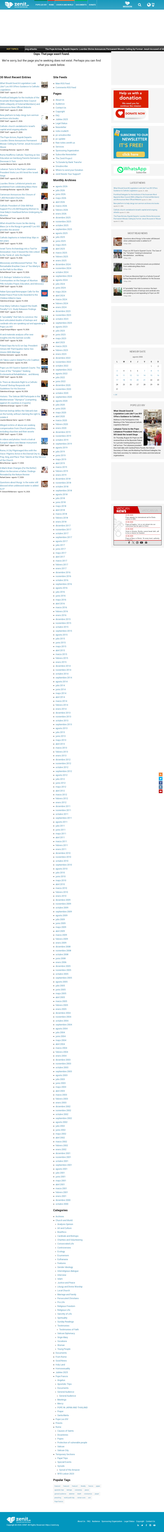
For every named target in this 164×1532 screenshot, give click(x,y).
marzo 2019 (61, 467)
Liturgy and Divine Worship (69, 1286)
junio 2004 (61, 1036)
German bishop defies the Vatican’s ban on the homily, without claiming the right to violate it (20, 414)
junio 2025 (61, 241)
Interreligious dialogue (68, 1271)
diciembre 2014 (63, 666)
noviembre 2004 (63, 1017)
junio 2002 (61, 1130)
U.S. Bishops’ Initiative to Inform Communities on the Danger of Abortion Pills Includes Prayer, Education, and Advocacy (22, 280)
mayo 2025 (61, 245)
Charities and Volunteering (69, 1240)
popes (98, 1486)
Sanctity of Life (64, 1314)
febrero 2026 (62, 210)
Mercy (60, 1403)
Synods (61, 1466)
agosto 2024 (61, 280)
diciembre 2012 (63, 759)
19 (131, 380)
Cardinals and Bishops (68, 1236)
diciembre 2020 (63, 385)
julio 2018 (60, 498)
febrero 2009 (62, 939)
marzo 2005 (61, 1001)
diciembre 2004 (63, 1013)
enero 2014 (61, 709)
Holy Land (60, 1364)
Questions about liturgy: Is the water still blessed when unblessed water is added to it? (19, 485)
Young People (63, 1349)
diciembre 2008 (63, 946)
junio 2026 (61, 194)
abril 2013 (60, 744)
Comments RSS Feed (66, 87)
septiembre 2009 (64, 911)
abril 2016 (60, 603)
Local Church (63, 1290)
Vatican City (63, 1450)
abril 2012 (60, 790)
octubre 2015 (62, 627)
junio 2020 (61, 408)
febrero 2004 (62, 1052)
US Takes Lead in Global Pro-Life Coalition (19, 360)
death (79, 1494)
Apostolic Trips (64, 1384)
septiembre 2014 (64, 677)
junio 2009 (61, 923)
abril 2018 (60, 510)
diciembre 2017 (63, 525)
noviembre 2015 (63, 623)
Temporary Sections (65, 1454)
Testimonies (63, 1325)
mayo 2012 (61, 786)
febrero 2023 (62, 350)
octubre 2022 (62, 365)
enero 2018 (61, 521)
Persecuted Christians (68, 1298)
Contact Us (61, 107)
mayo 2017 (61, 553)
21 (144, 380)
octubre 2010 (62, 861)
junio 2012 (61, 783)
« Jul (115, 395)
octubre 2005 (62, 974)
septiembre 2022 (64, 369)
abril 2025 (60, 248)
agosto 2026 (61, 186)
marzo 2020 (61, 420)
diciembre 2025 (63, 217)
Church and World (64, 5)
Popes (60, 1438)
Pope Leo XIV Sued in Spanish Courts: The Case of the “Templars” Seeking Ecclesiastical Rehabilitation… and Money (20, 371)
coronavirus (88, 1494)
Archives (60, 1216)
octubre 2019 (62, 440)
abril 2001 (60, 1184)
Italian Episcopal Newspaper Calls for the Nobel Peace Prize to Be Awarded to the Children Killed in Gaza (19, 294)
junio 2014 (61, 689)
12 (131, 375)
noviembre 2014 (63, 670)
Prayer (60, 1411)
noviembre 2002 (63, 1110)
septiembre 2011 (64, 818)
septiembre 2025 (64, 229)
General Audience (65, 1392)
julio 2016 (60, 592)
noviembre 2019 (63, 436)
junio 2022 (61, 381)
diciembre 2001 (63, 1153)
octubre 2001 (62, 1161)
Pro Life (61, 1302)
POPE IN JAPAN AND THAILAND (72, 1407)
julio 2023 (60, 330)
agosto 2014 (61, 681)
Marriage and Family (66, 1294)
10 (117, 375)
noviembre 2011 (63, 810)
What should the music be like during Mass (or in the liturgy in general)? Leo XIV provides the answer (20, 226)
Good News (61, 1360)
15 (151, 375)
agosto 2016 (61, 588)
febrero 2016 (62, 611)
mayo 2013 (61, 740)
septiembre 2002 (64, 1118)
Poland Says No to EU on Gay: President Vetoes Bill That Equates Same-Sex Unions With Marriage (18, 348)
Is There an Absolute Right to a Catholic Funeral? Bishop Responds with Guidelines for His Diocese (18, 385)
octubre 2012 (62, 767)
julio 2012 (60, 779)
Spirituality (62, 1318)
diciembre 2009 (63, 900)
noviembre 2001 (63, 1157)
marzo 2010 (61, 888)
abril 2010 (60, 884)
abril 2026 (60, 202)
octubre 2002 (62, 1114)
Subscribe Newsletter (66, 154)
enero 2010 (61, 896)
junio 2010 (61, 876)
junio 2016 (61, 595)
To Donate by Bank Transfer (69, 162)
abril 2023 (60, 342)
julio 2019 (60, 451)
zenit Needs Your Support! (68, 174)
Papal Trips (62, 1458)
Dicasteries (62, 1435)
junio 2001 (61, 1176)
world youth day (69, 1498)
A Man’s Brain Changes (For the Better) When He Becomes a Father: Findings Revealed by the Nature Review (18, 471)
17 (117, 380)
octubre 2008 (62, 954)
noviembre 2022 (63, 362)
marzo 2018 (61, 514)
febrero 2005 (62, 1005)
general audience (60, 1494)
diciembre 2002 (63, 1106)
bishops (69, 1490)
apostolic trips (59, 1490)
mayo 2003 (61, 1087)
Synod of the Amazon (69, 1470)
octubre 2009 (62, 907)
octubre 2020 (62, 393)
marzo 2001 (61, 1188)
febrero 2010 (62, 892)
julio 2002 (60, 1126)
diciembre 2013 (63, 712)
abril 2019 (60, 463)
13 (138, 375)
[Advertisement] (82, 28)
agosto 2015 (61, 634)
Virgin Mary (62, 1337)
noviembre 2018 (63, 482)
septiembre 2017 (64, 537)
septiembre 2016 (64, 584)
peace (87, 1490)
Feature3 (66, 1486)
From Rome (61, 1357)
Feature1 (75, 1486)
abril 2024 (60, 295)
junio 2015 (61, 642)
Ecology (61, 1251)
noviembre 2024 (63, 268)
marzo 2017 (61, 560)
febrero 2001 (62, 1192)
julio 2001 (60, 1173)
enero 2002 (61, 1149)
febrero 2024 (62, 303)
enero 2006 (61, 962)
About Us (60, 100)
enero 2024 (61, 307)
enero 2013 (61, 755)
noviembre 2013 (63, 716)
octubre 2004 (62, 1020)
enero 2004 (61, 1056)
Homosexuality (63, 1368)
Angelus (61, 1380)
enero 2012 (61, 802)
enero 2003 (61, 1102)
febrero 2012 (62, 798)
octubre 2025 (62, 225)
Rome (51, 5)
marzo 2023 (61, 346)
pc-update (60, 139)
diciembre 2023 (63, 311)
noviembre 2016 (63, 576)
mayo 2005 (61, 993)
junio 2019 (61, 455)
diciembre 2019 (63, 432)
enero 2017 (61, 568)
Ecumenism (63, 1255)
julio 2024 (60, 284)
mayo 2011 (61, 833)
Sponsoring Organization (67, 150)
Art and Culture (64, 1228)
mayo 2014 (61, 693)
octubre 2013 (62, 720)
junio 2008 (61, 958)
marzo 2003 (61, 1095)
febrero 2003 (62, 1098)
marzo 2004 (61, 1048)
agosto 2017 (61, 541)
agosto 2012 (61, 775)
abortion (71, 1494)
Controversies (64, 1247)
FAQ (57, 115)
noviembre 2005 (63, 970)
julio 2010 (60, 872)
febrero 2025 (62, 256)
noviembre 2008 (63, 950)
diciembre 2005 (63, 966)
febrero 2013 (62, 751)
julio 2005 (60, 985)
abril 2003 (60, 1091)
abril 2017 (60, 556)
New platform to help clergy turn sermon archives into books (136, 203)
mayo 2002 (61, 1134)
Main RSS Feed (63, 83)
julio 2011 (60, 825)
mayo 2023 (61, 338)
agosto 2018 (61, 494)
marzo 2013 (61, 748)
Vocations (62, 1341)
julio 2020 (60, 404)
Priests (59, 1423)
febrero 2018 (62, 517)
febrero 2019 (62, 471)
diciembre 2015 (63, 619)
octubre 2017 (62, 533)
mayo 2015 (61, 646)
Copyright (60, 111)
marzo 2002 (61, 1141)
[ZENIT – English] (19, 5)
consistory (78, 1490)
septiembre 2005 (64, 978)
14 (144, 375)
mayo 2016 (61, 599)
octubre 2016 (62, 580)
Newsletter (61, 127)
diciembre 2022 (63, 358)
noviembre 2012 (63, 763)
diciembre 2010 (63, 853)
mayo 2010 (61, 880)
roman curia (81, 1498)
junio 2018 (61, 502)
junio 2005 (61, 989)
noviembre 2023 (63, 315)
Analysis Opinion (65, 1224)
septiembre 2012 (64, 771)
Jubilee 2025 (62, 119)
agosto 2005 (61, 981)
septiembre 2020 (64, 397)
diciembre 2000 (63, 1200)
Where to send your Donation (69, 170)
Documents (81, 5)
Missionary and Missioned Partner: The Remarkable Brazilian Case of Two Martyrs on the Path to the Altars (20, 266)
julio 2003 (60, 1079)
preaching (58, 1498)
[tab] (126, 509)
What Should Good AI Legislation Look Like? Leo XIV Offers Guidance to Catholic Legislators (19, 86)
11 (124, 375)
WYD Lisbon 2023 (65, 1473)
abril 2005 (60, 997)
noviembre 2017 (63, 529)
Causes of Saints (65, 1431)
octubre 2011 (62, 814)
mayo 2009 (61, 927)
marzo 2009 (61, 935)
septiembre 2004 (64, 1024)
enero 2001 (61, 1196)
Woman (61, 1345)
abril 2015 (60, 650)
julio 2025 (60, 237)
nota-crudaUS (62, 131)
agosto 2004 (61, 1028)
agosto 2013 (61, 728)
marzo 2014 (61, 701)
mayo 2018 (61, 506)
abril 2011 (60, 837)
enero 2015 (61, 662)
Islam (60, 1279)
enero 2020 (61, 428)
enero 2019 (61, 475)
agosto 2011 (61, 822)
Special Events (64, 1462)
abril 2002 (60, 1137)
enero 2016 (61, 615)
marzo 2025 (61, 252)
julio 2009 (60, 919)
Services (60, 146)
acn (89, 1498)
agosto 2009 (61, 915)
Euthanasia (62, 1259)
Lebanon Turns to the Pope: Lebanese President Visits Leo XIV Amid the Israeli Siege (19, 172)
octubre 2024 (62, 272)
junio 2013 (61, 736)
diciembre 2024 (63, 264)
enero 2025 (61, 260)
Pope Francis (62, 1376)
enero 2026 (61, 213)
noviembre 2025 (63, 221)
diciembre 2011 (63, 806)
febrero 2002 (62, 1145)
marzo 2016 (61, 607)
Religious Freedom (66, 1306)
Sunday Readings (65, 1321)
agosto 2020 (61, 401)
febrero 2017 (62, 564)
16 (158, 375)
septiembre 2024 (64, 276)
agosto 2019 (61, 447)
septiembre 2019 (64, 443)
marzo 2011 (61, 841)
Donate (92, 5)
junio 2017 (61, 549)
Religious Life (63, 1310)
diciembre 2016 (63, 572)
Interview (61, 1275)
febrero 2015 (62, 658)
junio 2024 (61, 287)
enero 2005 (61, 1009)
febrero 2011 (62, 845)
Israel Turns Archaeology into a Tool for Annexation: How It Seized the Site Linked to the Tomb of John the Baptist (19, 251)
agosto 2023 (61, 326)
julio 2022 (60, 377)
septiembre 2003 (64, 1071)
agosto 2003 (61, 1075)
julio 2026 (60, 190)
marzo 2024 (61, 299)
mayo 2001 (61, 1180)
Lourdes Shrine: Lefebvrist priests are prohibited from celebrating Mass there (141, 265)
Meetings (61, 1399)
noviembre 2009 (63, 903)
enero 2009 (61, 942)
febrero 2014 (62, 705)
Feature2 (57, 1486)
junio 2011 (61, 829)
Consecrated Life (65, 1243)
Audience (60, 104)
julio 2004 (60, 1032)
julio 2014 (60, 685)
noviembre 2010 (63, 857)
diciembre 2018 (63, 478)
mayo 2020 (61, 412)
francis (90, 1486)
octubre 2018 (62, 486)
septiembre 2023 (64, 323)
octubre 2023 (62, 319)
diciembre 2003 (63, 1059)
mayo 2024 (61, 291)
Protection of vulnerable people (72, 1442)
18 (124, 380)
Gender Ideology (65, 1267)
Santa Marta (63, 1415)
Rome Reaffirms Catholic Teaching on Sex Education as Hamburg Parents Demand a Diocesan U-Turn (20, 158)
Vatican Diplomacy (66, 1333)
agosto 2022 (61, 373)
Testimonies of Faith (69, 1329)
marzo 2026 (61, 206)
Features (61, 1263)
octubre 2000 (62, 1204)
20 (138, 380)
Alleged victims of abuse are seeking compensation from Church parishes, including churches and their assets (18, 428)
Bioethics (61, 1232)
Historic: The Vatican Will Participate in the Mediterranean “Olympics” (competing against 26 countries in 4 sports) (20, 399)
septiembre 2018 (64, 490)
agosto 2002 (61, 1122)
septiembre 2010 (64, 864)
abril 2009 (60, 931)
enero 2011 (61, 849)
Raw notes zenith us (65, 142)
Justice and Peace (66, 1282)
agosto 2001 (61, 1169)
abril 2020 (60, 416)
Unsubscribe (62, 166)
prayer (97, 1494)
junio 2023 (61, 334)
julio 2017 (60, 545)
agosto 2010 (61, 868)
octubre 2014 (62, 673)
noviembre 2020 (63, 389)
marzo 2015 (61, 654)
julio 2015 (60, 638)
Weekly (83, 1486)
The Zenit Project (64, 158)
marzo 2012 (61, 794)
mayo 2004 (61, 1040)
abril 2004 (60, 1044)
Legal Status (61, 123)
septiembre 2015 (64, 631)
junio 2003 (61, 1083)
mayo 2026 (61, 198)
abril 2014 (60, 697)
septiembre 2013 (64, 724)
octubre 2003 (62, 1067)
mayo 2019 (61, 459)
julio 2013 (60, 732)
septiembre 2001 (64, 1165)
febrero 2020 (62, 424)
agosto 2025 (61, 233)
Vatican (60, 1446)
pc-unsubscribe (63, 135)
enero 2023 (61, 354)
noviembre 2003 (63, 1063)
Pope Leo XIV (41, 5)
